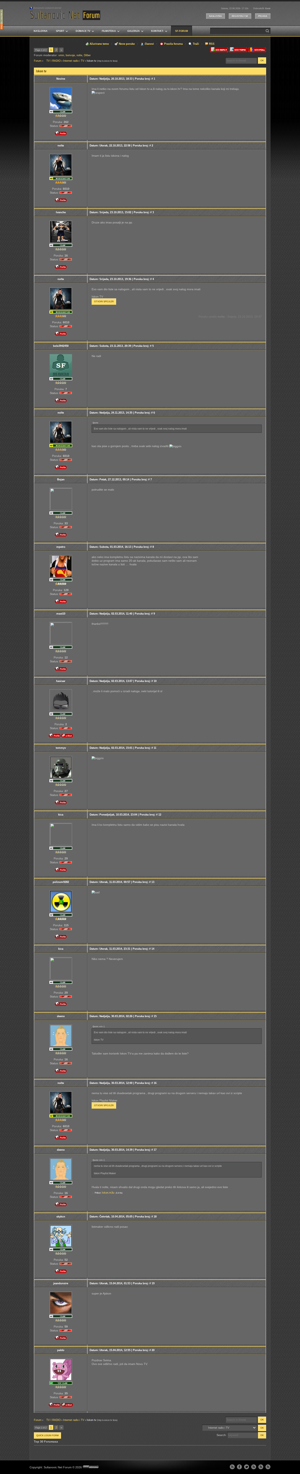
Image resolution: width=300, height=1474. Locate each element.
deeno (61, 1016)
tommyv (61, 747)
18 (155, 1216)
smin (61, 55)
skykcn (60, 1216)
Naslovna (215, 16)
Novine (60, 78)
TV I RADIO (52, 60)
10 (155, 681)
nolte (79, 55)
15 (155, 1016)
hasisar (60, 681)
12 (159, 814)
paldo (60, 1350)
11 (155, 747)
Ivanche (61, 212)
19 (153, 1283)
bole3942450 (61, 345)
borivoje (70, 55)
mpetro (60, 546)
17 (155, 1149)
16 (155, 1083)
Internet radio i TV (73, 60)
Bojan (60, 479)
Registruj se (240, 16)
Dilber (87, 55)
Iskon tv (91, 60)
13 (152, 882)
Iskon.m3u (108, 1192)
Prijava (262, 16)
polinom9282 (61, 882)
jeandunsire (60, 1283)
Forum (37, 60)
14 (152, 948)
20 (153, 1350)
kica (60, 814)
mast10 (60, 613)
